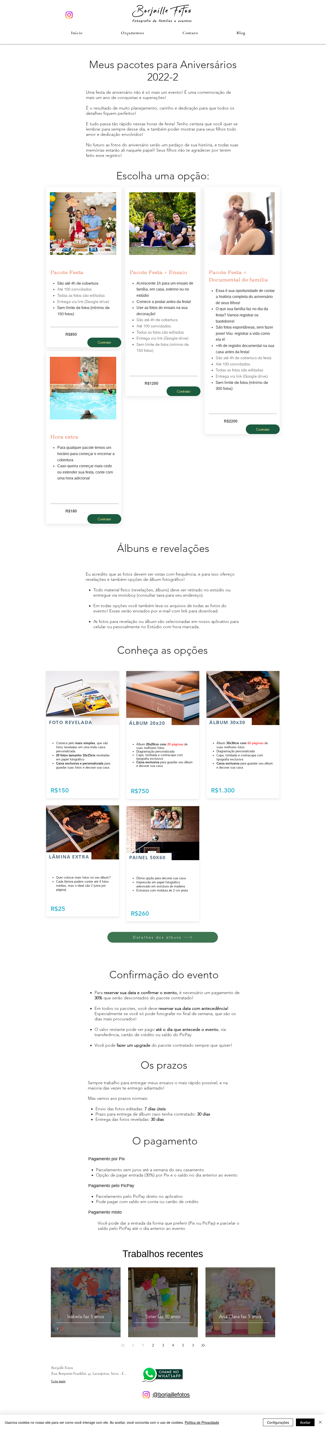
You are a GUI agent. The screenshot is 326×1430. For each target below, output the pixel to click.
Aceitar (305, 1422)
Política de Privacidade (202, 1422)
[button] (132, 33)
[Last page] (203, 1345)
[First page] (123, 1345)
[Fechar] (320, 1422)
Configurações (278, 1422)
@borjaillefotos (171, 1394)
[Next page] (193, 1345)
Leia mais (58, 1381)
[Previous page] (133, 1345)
